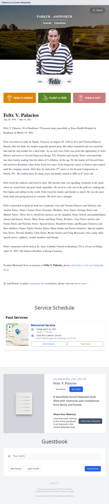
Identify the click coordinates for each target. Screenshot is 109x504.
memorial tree (38, 283)
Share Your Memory (90, 421)
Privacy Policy (46, 491)
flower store (80, 283)
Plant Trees (85, 344)
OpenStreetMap (57, 496)
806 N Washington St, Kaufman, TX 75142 (56, 338)
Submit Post (92, 468)
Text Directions (48, 344)
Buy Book (76, 389)
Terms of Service (62, 491)
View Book (60, 389)
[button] (17, 332)
